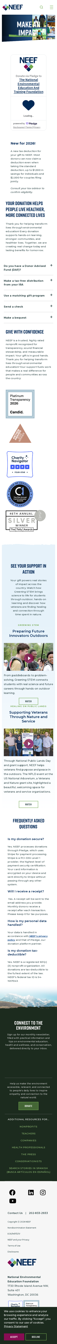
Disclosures (13, 1252)
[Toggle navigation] (51, 8)
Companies (28, 1140)
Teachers (29, 1133)
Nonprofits (28, 1126)
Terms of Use (14, 1246)
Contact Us (15, 1213)
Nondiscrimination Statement (22, 1228)
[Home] (11, 7)
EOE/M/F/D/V (14, 1234)
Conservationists (28, 1161)
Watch (28, 701)
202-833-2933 (38, 1213)
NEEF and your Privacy (18, 1240)
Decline (36, 1337)
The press (28, 1154)
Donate (28, 1106)
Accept (14, 1337)
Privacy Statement (16, 1326)
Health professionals (28, 1147)
